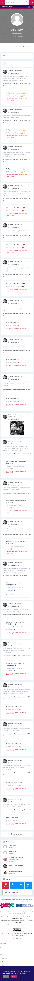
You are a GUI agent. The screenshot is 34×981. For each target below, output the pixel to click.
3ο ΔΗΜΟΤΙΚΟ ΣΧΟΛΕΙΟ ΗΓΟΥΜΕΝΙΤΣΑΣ (15, 858)
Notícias (2, 965)
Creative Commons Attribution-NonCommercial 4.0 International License (17, 934)
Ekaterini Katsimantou (15, 71)
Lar (1, 947)
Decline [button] (6, 977)
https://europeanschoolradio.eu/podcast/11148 (17, 810)
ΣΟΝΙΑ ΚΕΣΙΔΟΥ (13, 852)
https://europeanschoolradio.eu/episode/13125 (17, 575)
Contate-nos (3, 958)
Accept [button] (14, 977)
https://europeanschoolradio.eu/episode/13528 (17, 454)
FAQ (1, 955)
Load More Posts (18, 834)
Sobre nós (2, 951)
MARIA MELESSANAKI (15, 871)
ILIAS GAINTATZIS (13, 845)
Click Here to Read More (20, 973)
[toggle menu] (4, 56)
